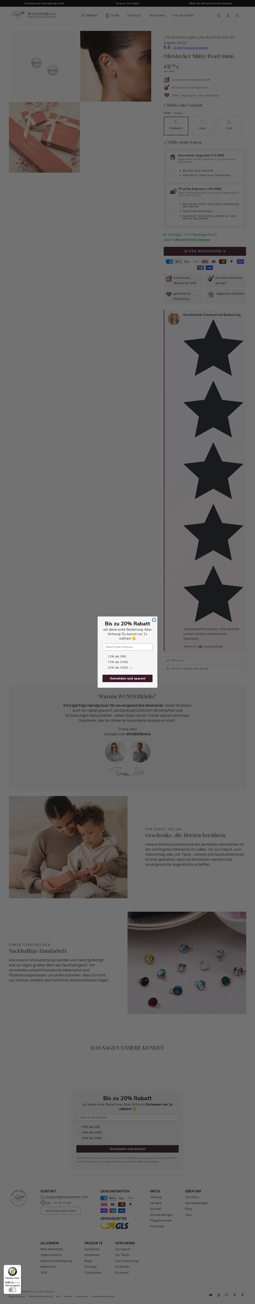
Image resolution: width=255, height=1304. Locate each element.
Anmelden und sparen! (127, 678)
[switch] (12, 1290)
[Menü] (19, 1267)
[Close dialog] (154, 620)
